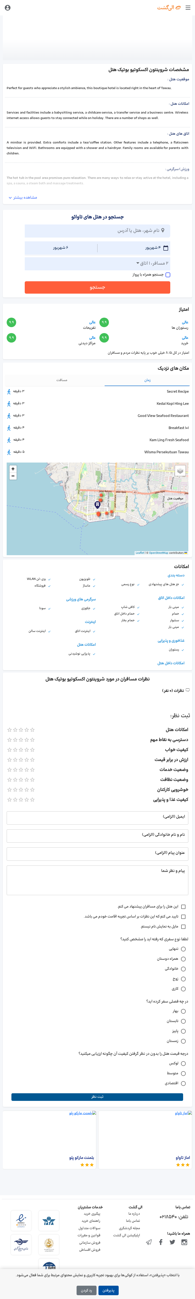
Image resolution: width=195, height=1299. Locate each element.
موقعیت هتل (175, 499)
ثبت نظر (97, 1097)
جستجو (97, 287)
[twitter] (173, 1242)
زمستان (172, 1041)
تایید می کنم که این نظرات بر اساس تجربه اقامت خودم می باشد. (131, 916)
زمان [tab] (147, 380)
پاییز (175, 1031)
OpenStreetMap (158, 553)
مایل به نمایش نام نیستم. (159, 926)
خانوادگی (171, 969)
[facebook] (161, 1242)
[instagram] (184, 1242)
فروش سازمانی (89, 1242)
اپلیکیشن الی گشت (126, 1235)
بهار (175, 1011)
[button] (97, 505)
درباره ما (134, 1213)
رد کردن (86, 1290)
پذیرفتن (108, 1290)
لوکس (173, 1063)
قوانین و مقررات (89, 1235)
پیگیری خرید (92, 1213)
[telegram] (149, 1242)
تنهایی (173, 949)
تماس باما (133, 1220)
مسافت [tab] (61, 380)
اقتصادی (171, 1083)
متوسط (172, 1073)
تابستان (172, 1021)
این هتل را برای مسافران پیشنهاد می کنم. (147, 906)
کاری (175, 989)
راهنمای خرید (91, 1220)
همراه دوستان (167, 959)
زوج (175, 979)
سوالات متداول (89, 1228)
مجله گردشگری (129, 1228)
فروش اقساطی (89, 1249)
